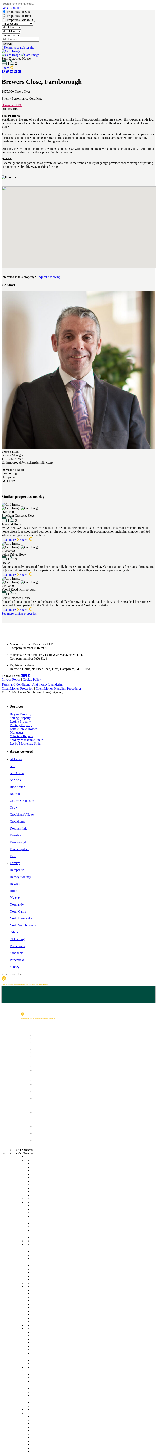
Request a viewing (49, 277)
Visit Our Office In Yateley (48, 1402)
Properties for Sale (18, 11)
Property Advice (44, 1140)
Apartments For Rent (45, 1251)
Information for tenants (48, 1070)
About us (39, 1122)
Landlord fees (42, 1084)
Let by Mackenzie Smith (25, 743)
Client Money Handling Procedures (58, 688)
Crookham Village (22, 814)
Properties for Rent (19, 16)
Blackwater (17, 787)
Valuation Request (21, 736)
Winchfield (17, 960)
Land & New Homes (23, 729)
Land (30, 1094)
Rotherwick (17, 946)
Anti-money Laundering (47, 684)
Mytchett (15, 897)
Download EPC (12, 105)
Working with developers (50, 1115)
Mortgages (17, 732)
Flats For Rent (40, 1177)
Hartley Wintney (20, 877)
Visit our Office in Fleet (46, 1191)
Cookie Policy (32, 679)
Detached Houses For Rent (49, 1174)
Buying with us (43, 1038)
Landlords (34, 1077)
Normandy (17, 904)
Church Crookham (22, 800)
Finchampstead (19, 849)
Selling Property (20, 718)
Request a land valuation (50, 1101)
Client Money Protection (17, 688)
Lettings (32, 1063)
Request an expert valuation (52, 1049)
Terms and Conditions (16, 684)
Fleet (13, 856)
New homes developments (51, 1112)
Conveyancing (43, 1055)
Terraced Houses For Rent (49, 1188)
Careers (38, 1126)
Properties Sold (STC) (21, 20)
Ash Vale (16, 780)
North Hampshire (21, 918)
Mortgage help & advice (49, 1041)
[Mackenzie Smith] (25, 984)
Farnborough (18, 842)
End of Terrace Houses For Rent (53, 1184)
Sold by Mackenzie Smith (26, 740)
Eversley (15, 835)
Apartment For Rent (44, 1167)
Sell (29, 1045)
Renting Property (21, 725)
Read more (9, 539)
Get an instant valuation (49, 1052)
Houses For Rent (42, 1247)
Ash (12, 766)
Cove (13, 807)
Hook (13, 890)
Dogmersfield (18, 828)
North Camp (18, 911)
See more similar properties (19, 613)
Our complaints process (49, 1133)
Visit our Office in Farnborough (51, 1233)
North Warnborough (23, 925)
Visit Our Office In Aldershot (49, 1444)
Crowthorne (17, 821)
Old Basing (17, 939)
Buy (29, 1031)
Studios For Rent (42, 1170)
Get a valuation (11, 7)
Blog (36, 1136)
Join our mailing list (46, 1129)
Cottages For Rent (43, 1181)
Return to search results (18, 47)
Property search (44, 1066)
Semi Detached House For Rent (52, 1237)
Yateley (14, 967)
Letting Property (20, 721)
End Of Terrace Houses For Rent (53, 1268)
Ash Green (17, 773)
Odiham (15, 932)
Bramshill (16, 794)
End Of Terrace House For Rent (52, 1226)
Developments (37, 1105)
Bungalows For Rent (44, 1198)
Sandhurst (16, 953)
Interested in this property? (19, 277)
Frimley (15, 863)
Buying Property (20, 714)
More (30, 1119)
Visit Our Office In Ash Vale (49, 1276)
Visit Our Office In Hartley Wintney (54, 1318)
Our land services (45, 1098)
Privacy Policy (11, 679)
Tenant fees (41, 1073)
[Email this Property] (19, 71)
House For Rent (41, 1163)
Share (6, 68)
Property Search (44, 1035)
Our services (41, 1080)
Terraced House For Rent (48, 1230)
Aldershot (16, 759)
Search (7, 43)
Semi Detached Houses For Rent (53, 1195)
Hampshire (17, 870)
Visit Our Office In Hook (47, 1360)
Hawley (15, 883)
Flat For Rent (39, 1219)
